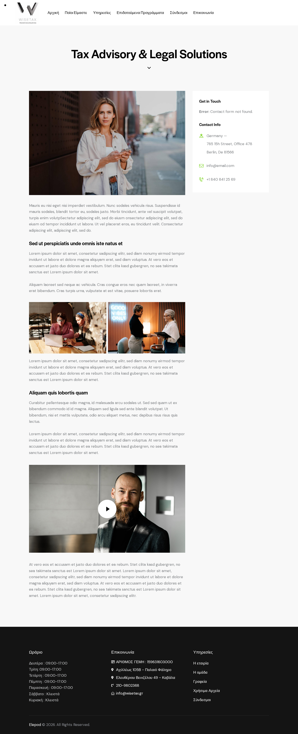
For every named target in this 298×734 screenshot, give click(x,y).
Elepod (35, 724)
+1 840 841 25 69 (221, 179)
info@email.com (220, 165)
